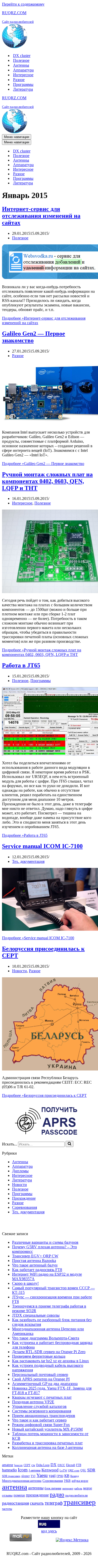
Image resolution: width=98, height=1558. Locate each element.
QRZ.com (73, 1470)
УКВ (67, 1481)
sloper (25, 1476)
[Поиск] (69, 1144)
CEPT (27, 1465)
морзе (87, 1488)
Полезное (21, 60)
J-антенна (34, 1470)
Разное (19, 79)
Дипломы (20, 1171)
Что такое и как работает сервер (39, 1420)
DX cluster (21, 55)
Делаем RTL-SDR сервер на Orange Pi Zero (48, 1352)
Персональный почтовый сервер (40, 1374)
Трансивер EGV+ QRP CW (35, 1256)
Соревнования (24, 1207)
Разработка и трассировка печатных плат (47, 1443)
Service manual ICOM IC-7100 (42, 846)
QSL (83, 1470)
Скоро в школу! (25, 1283)
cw (33, 1465)
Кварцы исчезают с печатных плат (42, 1397)
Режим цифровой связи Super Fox (41, 1425)
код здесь (49, 1531)
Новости (19, 971)
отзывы (7, 1495)
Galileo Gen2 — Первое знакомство (33, 337)
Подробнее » (43, 463)
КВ (66, 1475)
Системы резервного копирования (41, 1411)
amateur (7, 1465)
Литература (23, 89)
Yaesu (42, 1475)
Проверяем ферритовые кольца (38, 1356)
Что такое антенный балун (35, 1265)
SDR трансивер (11, 1476)
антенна (14, 1487)
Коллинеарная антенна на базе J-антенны (47, 1447)
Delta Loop (43, 1465)
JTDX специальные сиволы (36, 1315)
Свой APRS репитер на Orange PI (41, 1379)
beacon (18, 1465)
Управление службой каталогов (39, 1406)
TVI (33, 1476)
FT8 (78, 1465)
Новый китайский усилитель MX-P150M (47, 1429)
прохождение (37, 1495)
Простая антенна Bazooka (34, 1260)
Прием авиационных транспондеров (43, 1415)
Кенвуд (74, 1476)
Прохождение (24, 1198)
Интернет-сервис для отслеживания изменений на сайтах (41, 216)
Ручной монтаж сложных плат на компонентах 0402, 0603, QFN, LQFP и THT (47, 481)
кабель (78, 1488)
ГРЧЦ (60, 1476)
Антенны (21, 65)
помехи (19, 1495)
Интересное (23, 75)
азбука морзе (80, 1481)
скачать (37, 1503)
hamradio (9, 1470)
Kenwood (50, 1470)
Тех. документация (28, 861)
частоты (7, 1509)
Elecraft (70, 1465)
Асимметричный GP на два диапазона (45, 1383)
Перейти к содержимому (23, 4)
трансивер (80, 1502)
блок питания (52, 1488)
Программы (23, 84)
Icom (23, 1469)
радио (57, 1494)
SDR (91, 1470)
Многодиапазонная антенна (21, 1481)
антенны (35, 1488)
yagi (52, 1475)
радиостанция (15, 1503)
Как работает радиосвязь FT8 (37, 1270)
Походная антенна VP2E (33, 1402)
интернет (67, 1488)
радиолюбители (76, 1495)
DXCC (61, 1465)
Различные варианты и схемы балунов (45, 1242)
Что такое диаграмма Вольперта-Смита (45, 1338)
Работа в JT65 (21, 665)
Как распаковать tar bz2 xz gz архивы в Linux (50, 1361)
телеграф (54, 1503)
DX (54, 1465)
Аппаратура (23, 70)
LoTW (63, 1470)
